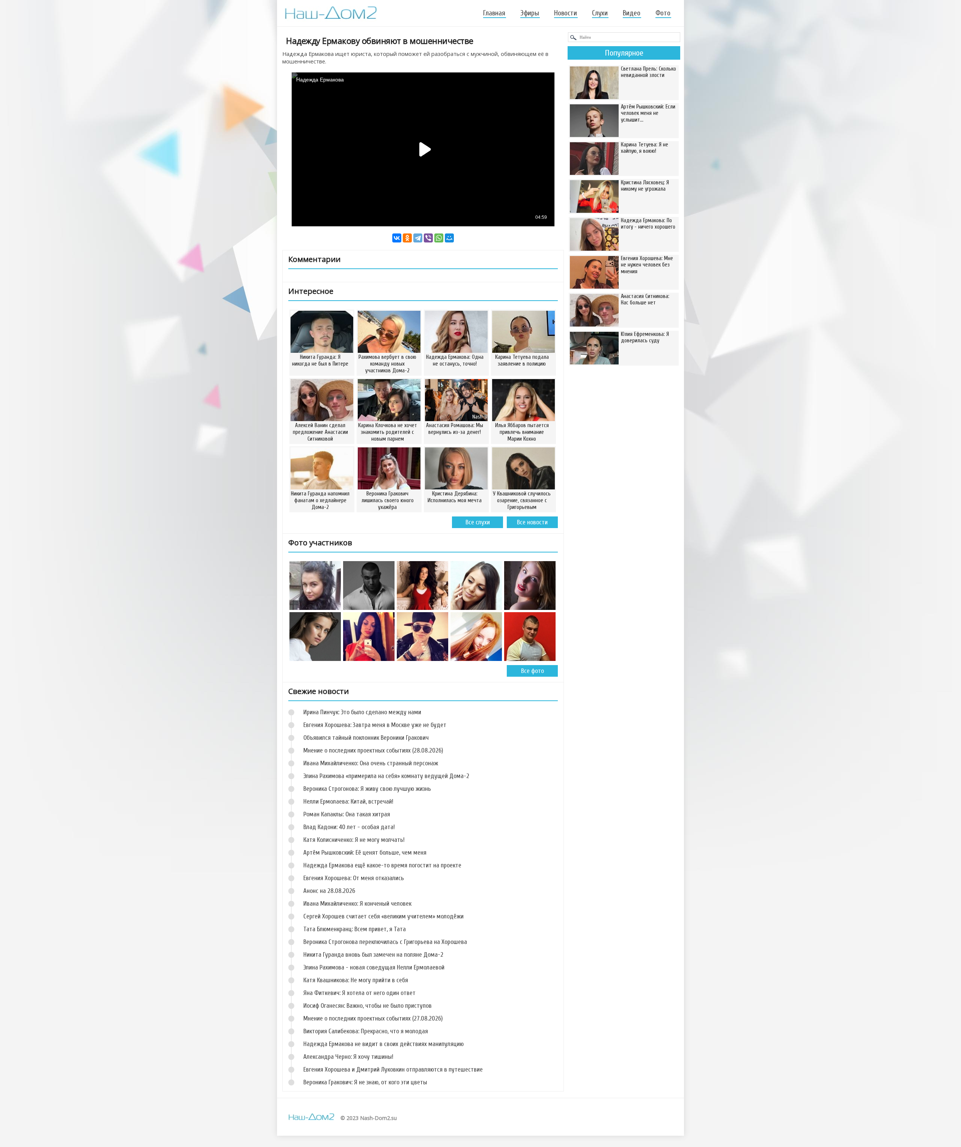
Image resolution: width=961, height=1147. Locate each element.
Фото (662, 13)
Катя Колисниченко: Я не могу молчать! (354, 839)
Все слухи (477, 522)
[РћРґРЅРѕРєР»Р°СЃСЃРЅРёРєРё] (407, 237)
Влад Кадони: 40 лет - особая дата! (349, 827)
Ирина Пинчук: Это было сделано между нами (362, 712)
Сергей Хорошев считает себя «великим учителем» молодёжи (383, 916)
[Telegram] (417, 237)
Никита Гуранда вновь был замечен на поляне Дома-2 (373, 954)
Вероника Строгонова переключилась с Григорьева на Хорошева (385, 941)
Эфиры (529, 13)
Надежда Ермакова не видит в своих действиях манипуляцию (383, 1044)
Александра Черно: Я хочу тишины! (348, 1056)
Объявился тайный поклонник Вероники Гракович (366, 737)
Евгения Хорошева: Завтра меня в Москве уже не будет (374, 725)
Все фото (532, 670)
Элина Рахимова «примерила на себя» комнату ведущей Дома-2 (386, 776)
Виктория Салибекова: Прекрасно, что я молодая (365, 1031)
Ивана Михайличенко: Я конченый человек (357, 903)
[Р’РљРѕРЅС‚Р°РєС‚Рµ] (396, 237)
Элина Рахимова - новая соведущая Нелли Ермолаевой (373, 967)
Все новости (532, 522)
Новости (565, 13)
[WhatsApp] (438, 237)
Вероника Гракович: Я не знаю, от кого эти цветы (365, 1082)
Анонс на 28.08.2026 (329, 890)
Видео (631, 13)
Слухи (600, 13)
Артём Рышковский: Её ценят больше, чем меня (364, 852)
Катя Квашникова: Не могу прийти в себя (355, 980)
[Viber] (428, 237)
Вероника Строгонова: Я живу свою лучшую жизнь (367, 788)
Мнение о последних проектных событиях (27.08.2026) (373, 1018)
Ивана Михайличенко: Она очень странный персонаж (370, 763)
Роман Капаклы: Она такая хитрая (346, 814)
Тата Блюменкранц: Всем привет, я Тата (354, 929)
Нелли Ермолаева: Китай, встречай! (348, 801)
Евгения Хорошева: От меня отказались (353, 878)
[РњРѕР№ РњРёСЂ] (449, 237)
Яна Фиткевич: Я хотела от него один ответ (359, 992)
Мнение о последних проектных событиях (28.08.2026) (373, 750)
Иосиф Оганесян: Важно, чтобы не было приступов (367, 1005)
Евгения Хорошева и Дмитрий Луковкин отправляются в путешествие (393, 1069)
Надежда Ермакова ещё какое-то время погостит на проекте (382, 865)
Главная (494, 13)
